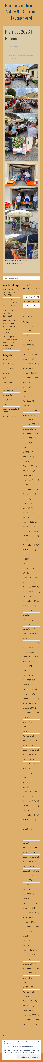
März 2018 (27, 787)
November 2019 (29, 703)
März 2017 (27, 843)
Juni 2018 (26, 778)
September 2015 (30, 926)
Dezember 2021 (29, 587)
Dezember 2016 (29, 857)
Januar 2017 (28, 852)
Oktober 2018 (28, 759)
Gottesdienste (9, 373)
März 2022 (27, 573)
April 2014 (27, 992)
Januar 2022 (28, 582)
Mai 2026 (26, 340)
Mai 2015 (26, 940)
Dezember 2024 (29, 419)
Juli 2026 (26, 331)
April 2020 (27, 680)
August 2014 (28, 973)
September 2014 (30, 968)
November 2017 (29, 805)
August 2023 (28, 494)
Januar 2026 (28, 359)
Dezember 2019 (29, 698)
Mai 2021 (26, 619)
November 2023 (29, 480)
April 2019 (27, 736)
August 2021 (28, 605)
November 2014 (29, 959)
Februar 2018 (28, 792)
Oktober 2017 (28, 810)
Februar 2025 (28, 410)
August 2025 (28, 382)
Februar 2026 (28, 354)
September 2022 (30, 545)
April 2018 (27, 782)
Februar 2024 (28, 466)
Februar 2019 (28, 740)
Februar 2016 (28, 903)
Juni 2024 (26, 447)
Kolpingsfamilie (9, 382)
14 (29, 301)
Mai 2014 (26, 987)
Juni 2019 (26, 726)
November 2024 (29, 424)
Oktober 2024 (28, 429)
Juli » (30, 316)
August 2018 (28, 768)
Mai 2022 (26, 563)
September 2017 (30, 815)
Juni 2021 (26, 615)
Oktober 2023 (28, 484)
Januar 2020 (28, 694)
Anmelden (7, 1035)
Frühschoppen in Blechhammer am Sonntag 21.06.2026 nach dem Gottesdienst (11, 326)
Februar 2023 (28, 522)
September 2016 (30, 871)
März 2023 (27, 517)
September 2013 (30, 1019)
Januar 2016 (28, 908)
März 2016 (27, 899)
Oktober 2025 (28, 373)
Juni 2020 (26, 671)
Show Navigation (34, 21)
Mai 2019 (26, 731)
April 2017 (27, 838)
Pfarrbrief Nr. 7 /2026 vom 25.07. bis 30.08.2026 (10, 303)
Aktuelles (12, 55)
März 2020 (27, 684)
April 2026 (27, 345)
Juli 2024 (26, 442)
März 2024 (27, 461)
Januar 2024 (28, 470)
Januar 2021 (28, 638)
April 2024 (27, 456)
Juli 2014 (26, 978)
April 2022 (27, 568)
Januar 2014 (28, 1005)
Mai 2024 (26, 452)
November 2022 (29, 536)
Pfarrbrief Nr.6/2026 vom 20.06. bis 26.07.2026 (11, 313)
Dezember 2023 (29, 475)
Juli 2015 (26, 931)
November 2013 (29, 1015)
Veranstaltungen (14, 58)
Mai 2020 (26, 675)
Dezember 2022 (29, 531)
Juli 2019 (26, 722)
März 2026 (27, 350)
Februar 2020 (28, 689)
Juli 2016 (26, 880)
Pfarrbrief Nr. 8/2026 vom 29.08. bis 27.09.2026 (11, 292)
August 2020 (28, 661)
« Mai (25, 316)
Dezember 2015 (29, 912)
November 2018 (29, 754)
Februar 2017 (28, 847)
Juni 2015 (26, 936)
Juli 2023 (26, 498)
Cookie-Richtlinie (29, 1052)
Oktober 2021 (28, 596)
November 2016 (29, 861)
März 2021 (27, 629)
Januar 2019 (28, 745)
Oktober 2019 (28, 708)
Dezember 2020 (29, 643)
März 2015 (27, 945)
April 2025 (27, 401)
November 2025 (29, 368)
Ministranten (8, 395)
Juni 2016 (26, 885)
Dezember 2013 (29, 1010)
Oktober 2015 (28, 922)
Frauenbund (8, 368)
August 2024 (28, 438)
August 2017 (28, 819)
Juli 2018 (26, 773)
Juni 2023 (26, 503)
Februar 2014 (28, 1001)
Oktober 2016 (28, 866)
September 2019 (30, 712)
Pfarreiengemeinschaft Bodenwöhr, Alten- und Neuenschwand (21, 12)
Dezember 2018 (29, 750)
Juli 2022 (26, 554)
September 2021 (30, 601)
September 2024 (30, 433)
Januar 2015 (28, 954)
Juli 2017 (26, 824)
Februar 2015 (28, 950)
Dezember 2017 (29, 801)
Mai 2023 (26, 508)
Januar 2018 (28, 796)
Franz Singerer (13, 47)
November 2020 (29, 647)
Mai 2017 (26, 833)
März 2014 (27, 996)
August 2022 (28, 550)
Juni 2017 (26, 829)
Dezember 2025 (29, 363)
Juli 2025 (26, 387)
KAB (4, 378)
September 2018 (30, 764)
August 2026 (28, 326)
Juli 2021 (26, 610)
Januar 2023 (28, 526)
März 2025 (27, 405)
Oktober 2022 (28, 540)
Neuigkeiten (30, 55)
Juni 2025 (26, 391)
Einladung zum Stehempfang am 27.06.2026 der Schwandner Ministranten (10, 342)
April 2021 (27, 624)
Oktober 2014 (28, 964)
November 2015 (29, 917)
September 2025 (30, 377)
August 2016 (28, 875)
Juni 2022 (26, 559)
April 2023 (27, 512)
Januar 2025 (28, 415)
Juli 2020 (26, 666)
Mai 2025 (26, 396)
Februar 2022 (28, 577)
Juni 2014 (26, 982)
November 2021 (29, 591)
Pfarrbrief (7, 404)
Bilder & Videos (20, 55)
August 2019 (28, 717)
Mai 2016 (26, 889)
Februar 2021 (28, 633)
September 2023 (30, 489)
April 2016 (27, 894)
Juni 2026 (26, 336)
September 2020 (30, 657)
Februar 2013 (28, 1024)
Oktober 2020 (28, 652)
